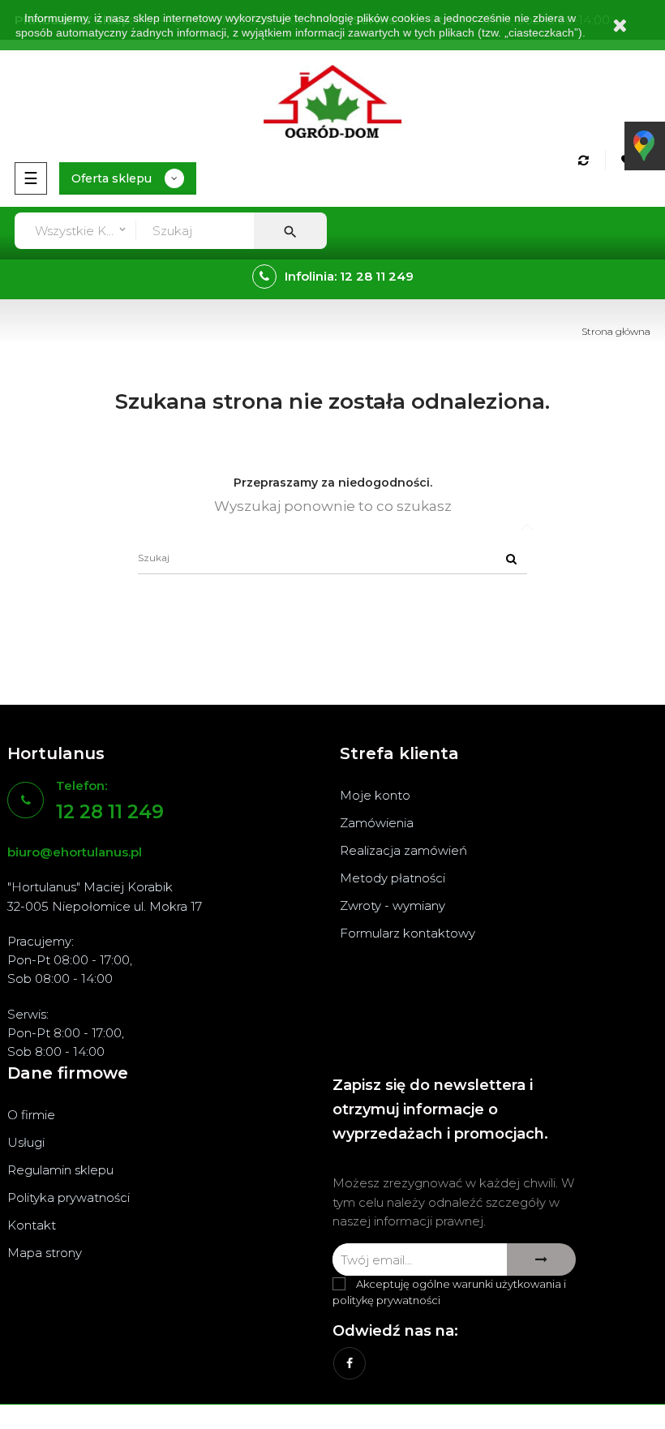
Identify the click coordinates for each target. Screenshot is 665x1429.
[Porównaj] (586, 160)
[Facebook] (349, 1363)
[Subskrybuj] (541, 1259)
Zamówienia (377, 822)
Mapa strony (44, 1252)
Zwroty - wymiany (392, 905)
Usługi (26, 1142)
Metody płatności (392, 878)
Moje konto (375, 795)
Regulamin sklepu (60, 1170)
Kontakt (31, 1225)
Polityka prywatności (68, 1197)
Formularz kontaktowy (407, 933)
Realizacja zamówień (403, 850)
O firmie (31, 1114)
